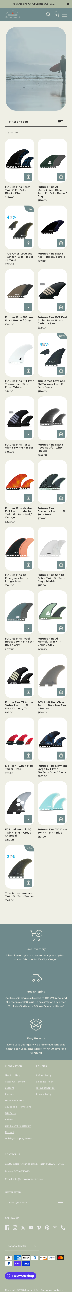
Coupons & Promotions (18, 1106)
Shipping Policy (44, 1081)
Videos (9, 1119)
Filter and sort (18, 121)
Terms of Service (45, 1087)
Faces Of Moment (15, 1081)
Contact (9, 1132)
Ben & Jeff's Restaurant (18, 1125)
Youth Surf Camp (14, 1100)
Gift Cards (10, 1113)
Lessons (9, 1087)
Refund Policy (43, 1075)
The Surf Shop (13, 1075)
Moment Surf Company (38, 1290)
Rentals (9, 1094)
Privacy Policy (43, 1094)
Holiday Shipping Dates (18, 1138)
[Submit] (60, 1202)
